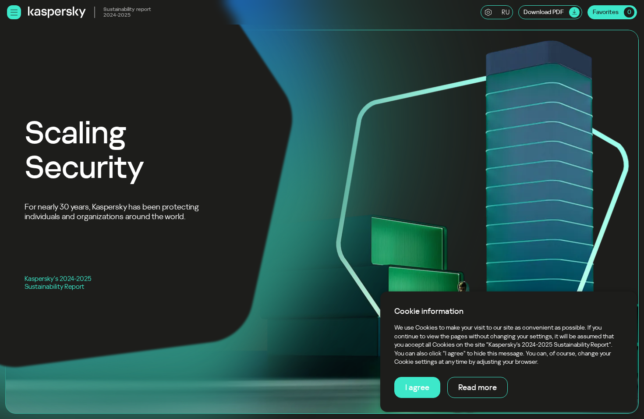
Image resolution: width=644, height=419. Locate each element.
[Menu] (14, 12)
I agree (417, 387)
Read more (477, 387)
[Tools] (488, 12)
